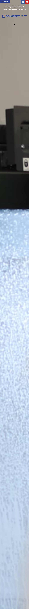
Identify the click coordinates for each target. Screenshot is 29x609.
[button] (14, 24)
